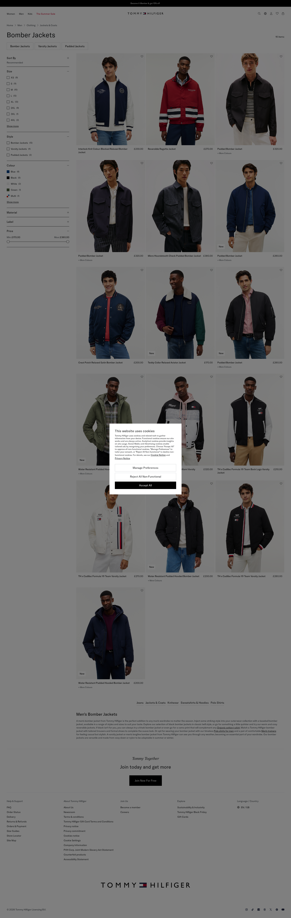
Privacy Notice (122, 458)
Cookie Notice (158, 454)
